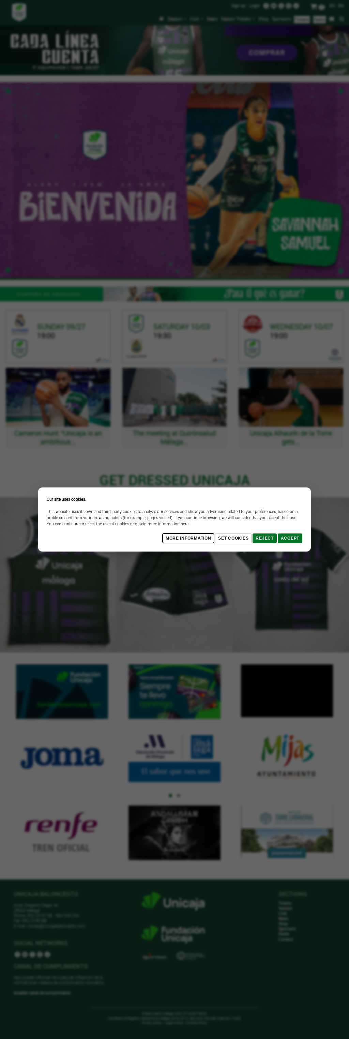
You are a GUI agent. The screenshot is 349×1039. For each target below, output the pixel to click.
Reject (264, 538)
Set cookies (233, 538)
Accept (290, 538)
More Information (188, 538)
